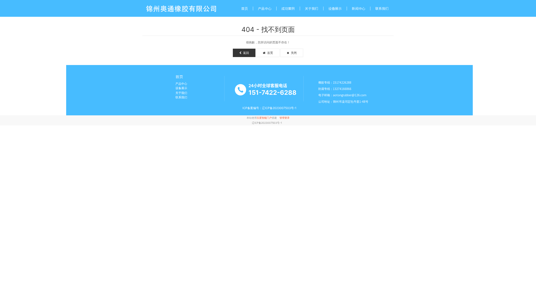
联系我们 (382, 8)
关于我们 (311, 8)
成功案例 (288, 8)
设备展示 (335, 8)
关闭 (293, 53)
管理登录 (285, 117)
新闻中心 (358, 8)
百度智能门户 (264, 117)
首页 (244, 8)
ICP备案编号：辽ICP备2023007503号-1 (269, 108)
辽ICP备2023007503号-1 (267, 122)
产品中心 (264, 8)
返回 (245, 53)
